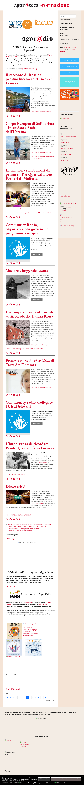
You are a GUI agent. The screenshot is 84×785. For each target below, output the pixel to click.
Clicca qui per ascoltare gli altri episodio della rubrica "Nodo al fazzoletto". (28, 213)
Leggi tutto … (37, 254)
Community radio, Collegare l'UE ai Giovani (29, 404)
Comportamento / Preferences (45, 782)
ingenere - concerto (66, 154)
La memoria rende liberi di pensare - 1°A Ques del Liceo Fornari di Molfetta (29, 174)
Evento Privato (65, 142)
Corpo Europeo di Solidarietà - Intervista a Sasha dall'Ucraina (30, 127)
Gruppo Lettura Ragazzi (67, 148)
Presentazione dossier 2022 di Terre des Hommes (30, 362)
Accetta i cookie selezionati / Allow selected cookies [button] (66, 779)
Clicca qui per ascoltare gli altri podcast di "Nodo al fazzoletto (24, 349)
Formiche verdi (42, 463)
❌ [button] (83, 776)
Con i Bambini (43, 604)
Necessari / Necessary (27, 782)
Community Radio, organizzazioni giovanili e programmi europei (27, 229)
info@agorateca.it (70, 47)
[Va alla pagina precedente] (10, 697)
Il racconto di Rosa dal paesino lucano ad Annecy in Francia (29, 79)
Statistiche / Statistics (62, 782)
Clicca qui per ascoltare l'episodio (16, 474)
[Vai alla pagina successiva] (42, 697)
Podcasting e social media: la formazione (20, 531)
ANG (41, 503)
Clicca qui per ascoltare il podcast (41, 345)
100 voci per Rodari (14, 538)
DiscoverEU (15, 486)
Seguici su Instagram (70, 203)
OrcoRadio (10, 586)
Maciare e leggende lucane (27, 270)
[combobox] (68, 16)
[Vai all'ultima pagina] (45, 697)
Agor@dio (28, 602)
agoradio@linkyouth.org (29, 69)
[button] (7, 116)
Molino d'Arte (64, 160)
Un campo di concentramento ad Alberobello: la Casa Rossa (30, 314)
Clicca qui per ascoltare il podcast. (41, 112)
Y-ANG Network (13, 689)
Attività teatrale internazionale (69, 136)
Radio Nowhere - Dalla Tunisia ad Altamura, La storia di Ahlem (27, 527)
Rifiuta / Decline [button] (44, 779)
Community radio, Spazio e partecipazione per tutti (23, 529)
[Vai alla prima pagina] (7, 697)
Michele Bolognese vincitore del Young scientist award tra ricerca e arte (30, 525)
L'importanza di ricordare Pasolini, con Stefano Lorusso (30, 445)
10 (39, 698)
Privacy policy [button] (20, 780)
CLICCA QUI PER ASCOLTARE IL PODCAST (18, 515)
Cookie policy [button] (12, 780)
